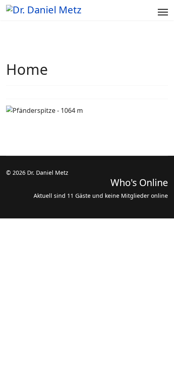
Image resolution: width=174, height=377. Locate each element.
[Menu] (163, 12)
